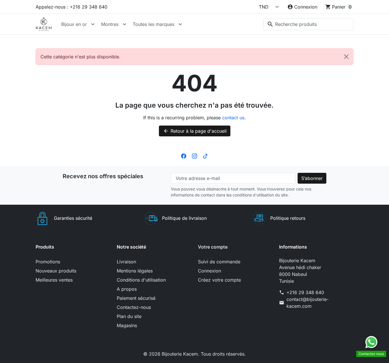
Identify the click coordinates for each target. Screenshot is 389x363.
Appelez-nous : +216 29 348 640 (71, 7)
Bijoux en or (74, 24)
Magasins (127, 325)
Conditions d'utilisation (141, 280)
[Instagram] (194, 156)
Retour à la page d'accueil (195, 131)
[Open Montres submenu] (124, 24)
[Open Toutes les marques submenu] (180, 24)
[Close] (346, 57)
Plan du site (129, 316)
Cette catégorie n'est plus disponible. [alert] (80, 57)
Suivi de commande (219, 261)
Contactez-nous (134, 307)
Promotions (48, 261)
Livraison (126, 261)
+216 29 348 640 (305, 292)
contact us (233, 117)
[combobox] (308, 24)
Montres (109, 24)
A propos (127, 289)
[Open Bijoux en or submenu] (93, 24)
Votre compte (213, 247)
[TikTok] (205, 156)
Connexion (209, 271)
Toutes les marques (153, 24)
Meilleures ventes (54, 280)
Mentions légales (135, 271)
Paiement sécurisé (136, 298)
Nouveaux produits (56, 271)
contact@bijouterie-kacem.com (307, 302)
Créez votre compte (219, 280)
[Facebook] (184, 156)
